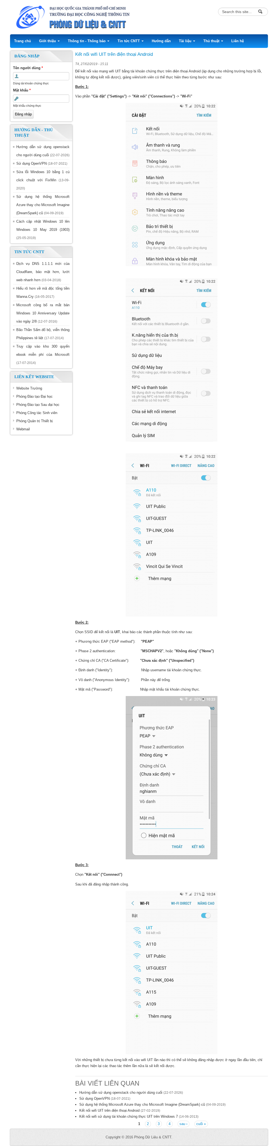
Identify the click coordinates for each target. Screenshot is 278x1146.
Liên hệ (237, 41)
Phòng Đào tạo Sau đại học (37, 405)
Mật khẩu (22, 90)
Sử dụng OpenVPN (31, 163)
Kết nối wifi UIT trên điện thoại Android (109, 1110)
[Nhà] (103, 17)
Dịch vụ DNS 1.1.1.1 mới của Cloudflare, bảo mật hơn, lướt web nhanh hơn (43, 272)
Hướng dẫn (161, 41)
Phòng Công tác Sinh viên (36, 413)
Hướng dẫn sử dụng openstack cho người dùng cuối (120, 1092)
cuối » (201, 1124)
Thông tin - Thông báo (87, 41)
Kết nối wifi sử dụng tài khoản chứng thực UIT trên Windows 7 (128, 1116)
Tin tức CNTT (129, 41)
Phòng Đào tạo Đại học (34, 396)
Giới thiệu (48, 41)
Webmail (23, 429)
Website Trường (29, 388)
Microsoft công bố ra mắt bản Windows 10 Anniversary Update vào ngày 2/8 (43, 313)
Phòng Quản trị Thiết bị (34, 421)
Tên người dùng (28, 68)
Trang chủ (22, 41)
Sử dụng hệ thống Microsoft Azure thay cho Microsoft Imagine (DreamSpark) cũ (43, 205)
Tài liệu (185, 41)
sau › (183, 1124)
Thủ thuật (211, 41)
